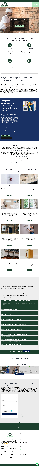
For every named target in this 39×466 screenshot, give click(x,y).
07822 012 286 (24, 414)
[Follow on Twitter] (25, 454)
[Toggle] (1, 301)
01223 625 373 (25, 0)
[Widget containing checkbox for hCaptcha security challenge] (7, 411)
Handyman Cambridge (4, 85)
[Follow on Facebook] (21, 454)
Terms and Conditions (18, 0)
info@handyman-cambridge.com (33, 0)
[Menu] (30, 4)
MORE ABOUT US (6, 443)
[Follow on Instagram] (23, 454)
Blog (13, 0)
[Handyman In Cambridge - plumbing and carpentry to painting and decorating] (5, 4)
